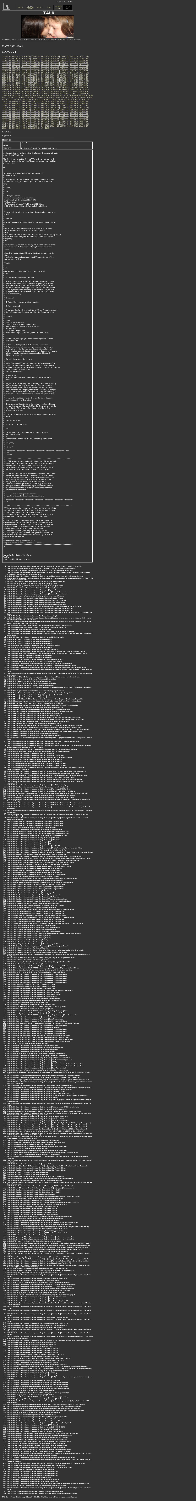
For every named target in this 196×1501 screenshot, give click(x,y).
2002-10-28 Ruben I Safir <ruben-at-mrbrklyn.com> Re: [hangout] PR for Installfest (33, 1425)
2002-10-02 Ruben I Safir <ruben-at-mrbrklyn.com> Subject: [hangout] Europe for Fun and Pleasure (38, 592)
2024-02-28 (35, 63)
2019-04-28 (74, 75)
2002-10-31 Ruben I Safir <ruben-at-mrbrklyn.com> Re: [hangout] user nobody (32, 1373)
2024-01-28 (45, 63)
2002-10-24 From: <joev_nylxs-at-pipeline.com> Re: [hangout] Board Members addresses (36, 1293)
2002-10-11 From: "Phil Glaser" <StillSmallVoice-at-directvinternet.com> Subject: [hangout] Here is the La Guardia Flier (45, 699)
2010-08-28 (26, 99)
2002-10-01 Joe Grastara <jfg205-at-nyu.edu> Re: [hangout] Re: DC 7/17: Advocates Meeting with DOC (40, 570)
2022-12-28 (83, 65)
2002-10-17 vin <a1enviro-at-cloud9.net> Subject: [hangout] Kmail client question (33, 903)
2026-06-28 (26, 56)
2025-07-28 (45, 59)
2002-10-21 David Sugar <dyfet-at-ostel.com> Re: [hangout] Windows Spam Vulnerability (35, 1176)
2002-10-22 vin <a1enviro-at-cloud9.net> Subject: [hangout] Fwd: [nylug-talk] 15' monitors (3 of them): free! (41, 1186)
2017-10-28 (74, 79)
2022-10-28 (16, 67)
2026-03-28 (54, 56)
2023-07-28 (16, 65)
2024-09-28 (54, 61)
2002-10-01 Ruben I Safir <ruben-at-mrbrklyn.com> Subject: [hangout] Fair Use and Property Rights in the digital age (44, 566)
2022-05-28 (64, 67)
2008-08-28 (83, 103)
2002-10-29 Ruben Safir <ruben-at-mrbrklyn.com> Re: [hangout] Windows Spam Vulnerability (37, 1417)
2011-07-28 (12, 97)
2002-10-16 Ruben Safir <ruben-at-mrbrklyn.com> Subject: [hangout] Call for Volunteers (35, 880)
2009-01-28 (35, 103)
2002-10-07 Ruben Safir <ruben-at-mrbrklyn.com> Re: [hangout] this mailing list (32, 616)
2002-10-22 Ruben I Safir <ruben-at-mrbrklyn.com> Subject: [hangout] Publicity (32, 1214)
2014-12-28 (54, 87)
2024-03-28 (26, 63)
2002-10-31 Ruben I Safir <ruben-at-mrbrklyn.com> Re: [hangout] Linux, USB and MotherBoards (38, 1382)
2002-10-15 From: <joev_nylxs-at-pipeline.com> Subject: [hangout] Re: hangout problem (35, 821)
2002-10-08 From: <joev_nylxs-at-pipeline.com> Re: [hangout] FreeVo (29, 655)
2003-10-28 (35, 118)
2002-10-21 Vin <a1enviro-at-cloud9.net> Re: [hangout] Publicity (27, 1148)
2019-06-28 (54, 75)
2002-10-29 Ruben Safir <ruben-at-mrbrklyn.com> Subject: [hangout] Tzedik (31, 1415)
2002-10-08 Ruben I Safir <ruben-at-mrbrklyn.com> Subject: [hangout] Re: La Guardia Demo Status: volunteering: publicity (46, 651)
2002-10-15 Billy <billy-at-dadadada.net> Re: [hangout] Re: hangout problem (31, 827)
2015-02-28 (35, 87)
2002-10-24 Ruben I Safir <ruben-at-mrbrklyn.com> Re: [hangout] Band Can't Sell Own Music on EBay (39, 1286)
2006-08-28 (54, 110)
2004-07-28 (35, 116)
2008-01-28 (64, 105)
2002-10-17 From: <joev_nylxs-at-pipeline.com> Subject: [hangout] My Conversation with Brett (37, 966)
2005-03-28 (45, 114)
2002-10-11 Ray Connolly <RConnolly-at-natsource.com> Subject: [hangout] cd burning (35, 707)
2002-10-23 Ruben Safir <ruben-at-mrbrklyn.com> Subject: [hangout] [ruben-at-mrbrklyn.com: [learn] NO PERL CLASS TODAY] (48, 1227)
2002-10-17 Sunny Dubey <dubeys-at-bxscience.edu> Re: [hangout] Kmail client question (35, 905)
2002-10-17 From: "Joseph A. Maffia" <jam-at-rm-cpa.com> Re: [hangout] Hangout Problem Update (39, 962)
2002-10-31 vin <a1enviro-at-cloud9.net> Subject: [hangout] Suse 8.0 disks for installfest (35, 1491)
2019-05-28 (64, 75)
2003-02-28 (26, 120)
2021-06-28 (83, 69)
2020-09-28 (83, 71)
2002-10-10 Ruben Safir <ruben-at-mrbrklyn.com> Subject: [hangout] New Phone (33, 743)
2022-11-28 (6, 67)
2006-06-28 (74, 110)
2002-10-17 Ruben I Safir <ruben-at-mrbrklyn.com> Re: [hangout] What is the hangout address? (37, 946)
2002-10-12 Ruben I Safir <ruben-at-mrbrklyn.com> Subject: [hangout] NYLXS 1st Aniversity (36, 785)
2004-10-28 (6, 116)
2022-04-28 (74, 67)
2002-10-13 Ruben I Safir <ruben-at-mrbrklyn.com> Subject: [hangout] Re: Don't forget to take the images (41, 777)
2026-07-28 (16, 56)
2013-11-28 (6, 91)
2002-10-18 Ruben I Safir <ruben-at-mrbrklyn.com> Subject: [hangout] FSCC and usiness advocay (38, 1035)
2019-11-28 (6, 75)
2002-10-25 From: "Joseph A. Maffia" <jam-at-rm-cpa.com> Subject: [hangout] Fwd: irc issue (36, 1486)
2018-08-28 (64, 77)
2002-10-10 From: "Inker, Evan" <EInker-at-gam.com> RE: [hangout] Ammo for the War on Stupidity (39, 751)
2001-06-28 (45, 124)
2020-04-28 (45, 73)
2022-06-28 (54, 67)
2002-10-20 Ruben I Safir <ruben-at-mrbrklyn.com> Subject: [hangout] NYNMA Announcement (37, 1109)
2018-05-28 (6, 79)
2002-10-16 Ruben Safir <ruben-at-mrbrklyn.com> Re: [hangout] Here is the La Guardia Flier (36, 854)
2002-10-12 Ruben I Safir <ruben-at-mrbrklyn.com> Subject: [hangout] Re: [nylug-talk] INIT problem (38, 789)
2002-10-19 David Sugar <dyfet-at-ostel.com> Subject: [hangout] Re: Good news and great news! (38, 1070)
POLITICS (39, 7)
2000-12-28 (16, 126)
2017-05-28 (35, 81)
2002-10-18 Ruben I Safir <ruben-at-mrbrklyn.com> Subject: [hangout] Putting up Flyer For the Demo (39, 1058)
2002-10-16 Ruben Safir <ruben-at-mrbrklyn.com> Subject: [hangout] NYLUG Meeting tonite (36, 874)
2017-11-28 (64, 79)
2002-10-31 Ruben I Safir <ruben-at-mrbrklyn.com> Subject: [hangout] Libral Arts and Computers (38, 1371)
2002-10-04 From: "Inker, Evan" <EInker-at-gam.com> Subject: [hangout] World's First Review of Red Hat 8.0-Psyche (44, 606)
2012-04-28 (16, 95)
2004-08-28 (26, 116)
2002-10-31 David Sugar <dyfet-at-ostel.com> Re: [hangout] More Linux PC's (31, 1342)
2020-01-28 (74, 73)
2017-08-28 (6, 81)
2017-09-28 (83, 79)
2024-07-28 (74, 61)
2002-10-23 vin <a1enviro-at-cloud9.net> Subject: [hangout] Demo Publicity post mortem (35, 1231)
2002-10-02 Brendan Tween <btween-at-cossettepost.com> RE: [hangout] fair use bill (34, 588)
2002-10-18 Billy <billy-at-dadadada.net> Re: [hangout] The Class (28, 1003)
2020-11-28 (64, 71)
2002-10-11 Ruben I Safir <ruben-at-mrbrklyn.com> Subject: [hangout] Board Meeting (34, 736)
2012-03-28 (26, 95)
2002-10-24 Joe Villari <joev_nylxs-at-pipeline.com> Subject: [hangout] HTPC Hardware (35, 1327)
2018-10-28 (45, 77)
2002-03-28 (45, 122)
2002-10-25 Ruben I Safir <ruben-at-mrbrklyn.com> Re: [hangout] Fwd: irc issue (32, 1471)
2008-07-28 (6, 105)
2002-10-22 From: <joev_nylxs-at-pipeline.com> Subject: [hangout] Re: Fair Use (32, 1206)
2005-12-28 (45, 112)
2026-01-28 (74, 56)
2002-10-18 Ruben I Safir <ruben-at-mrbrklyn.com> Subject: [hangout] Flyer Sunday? (34, 994)
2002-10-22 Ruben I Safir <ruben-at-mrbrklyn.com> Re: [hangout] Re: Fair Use (32, 1208)
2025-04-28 (74, 59)
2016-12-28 (83, 81)
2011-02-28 (59, 97)
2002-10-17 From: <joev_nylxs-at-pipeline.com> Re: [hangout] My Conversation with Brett (36, 972)
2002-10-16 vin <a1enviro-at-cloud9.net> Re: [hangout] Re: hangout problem (31, 893)
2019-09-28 (25, 75)
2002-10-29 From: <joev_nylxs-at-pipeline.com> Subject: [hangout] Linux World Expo (34, 1413)
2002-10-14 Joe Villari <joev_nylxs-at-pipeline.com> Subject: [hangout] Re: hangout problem (36, 763)
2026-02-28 (64, 56)
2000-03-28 (16, 128)
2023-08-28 (6, 65)
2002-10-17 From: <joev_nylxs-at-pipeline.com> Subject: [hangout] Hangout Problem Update (36, 915)
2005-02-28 (54, 114)
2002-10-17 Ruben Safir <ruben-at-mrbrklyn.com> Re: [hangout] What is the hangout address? (37, 899)
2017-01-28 (74, 81)
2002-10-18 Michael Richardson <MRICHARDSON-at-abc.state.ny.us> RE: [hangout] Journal (36, 1007)
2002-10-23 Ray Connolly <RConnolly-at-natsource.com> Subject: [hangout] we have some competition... (40, 1237)
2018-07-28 (74, 77)
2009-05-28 (83, 101)
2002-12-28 (45, 120)
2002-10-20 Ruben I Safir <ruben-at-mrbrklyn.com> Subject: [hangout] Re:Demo (32, 1098)
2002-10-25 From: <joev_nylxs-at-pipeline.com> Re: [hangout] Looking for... (31, 1469)
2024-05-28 (6, 63)
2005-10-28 (64, 112)
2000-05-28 (83, 126)
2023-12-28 (54, 63)
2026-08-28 (6, 56)
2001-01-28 (6, 126)
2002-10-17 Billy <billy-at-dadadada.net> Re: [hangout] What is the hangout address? (34, 927)
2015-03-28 (26, 87)
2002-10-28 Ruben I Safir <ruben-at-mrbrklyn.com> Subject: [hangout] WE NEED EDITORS (36, 1427)
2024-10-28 (45, 61)
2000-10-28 (35, 126)
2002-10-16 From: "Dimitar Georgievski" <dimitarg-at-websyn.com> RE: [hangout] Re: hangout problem (40, 883)
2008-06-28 (16, 105)
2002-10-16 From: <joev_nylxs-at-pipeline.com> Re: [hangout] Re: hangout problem (33, 870)
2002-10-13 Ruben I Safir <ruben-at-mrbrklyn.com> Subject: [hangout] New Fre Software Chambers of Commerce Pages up (46, 771)
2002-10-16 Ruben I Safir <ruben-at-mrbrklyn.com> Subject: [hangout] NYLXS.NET (33, 846)
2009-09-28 (45, 101)
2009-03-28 (16, 103)
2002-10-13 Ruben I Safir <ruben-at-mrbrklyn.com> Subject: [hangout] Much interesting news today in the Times (43, 773)
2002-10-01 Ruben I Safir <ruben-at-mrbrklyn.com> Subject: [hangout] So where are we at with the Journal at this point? (45, 576)
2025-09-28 (25, 59)
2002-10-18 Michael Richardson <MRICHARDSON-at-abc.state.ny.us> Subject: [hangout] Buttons (38, 1037)
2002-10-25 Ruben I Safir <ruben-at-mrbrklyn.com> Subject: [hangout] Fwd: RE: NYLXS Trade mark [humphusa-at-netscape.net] (48, 1484)
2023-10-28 (74, 63)
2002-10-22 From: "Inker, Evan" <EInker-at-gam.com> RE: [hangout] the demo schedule (35, 1198)
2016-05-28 (64, 83)
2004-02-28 (83, 116)
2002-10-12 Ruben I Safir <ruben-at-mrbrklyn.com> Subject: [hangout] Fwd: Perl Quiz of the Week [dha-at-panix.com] (44, 779)
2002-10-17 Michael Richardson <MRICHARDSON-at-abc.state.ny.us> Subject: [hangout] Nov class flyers (41, 958)
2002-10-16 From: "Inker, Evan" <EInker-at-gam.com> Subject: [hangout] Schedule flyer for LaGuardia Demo (42, 878)
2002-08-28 (83, 120)
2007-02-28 (83, 108)
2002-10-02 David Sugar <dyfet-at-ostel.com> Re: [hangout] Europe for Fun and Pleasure (35, 596)
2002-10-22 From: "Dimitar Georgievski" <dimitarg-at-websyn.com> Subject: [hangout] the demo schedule (41, 1188)
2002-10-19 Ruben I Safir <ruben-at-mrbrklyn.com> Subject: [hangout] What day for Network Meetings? (40, 1085)
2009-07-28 (64, 101)
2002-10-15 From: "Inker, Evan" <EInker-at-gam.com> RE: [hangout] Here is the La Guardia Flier (38, 831)
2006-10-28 (35, 110)
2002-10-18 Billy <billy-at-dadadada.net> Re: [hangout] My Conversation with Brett (33, 998)
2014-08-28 (6, 89)
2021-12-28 (26, 69)
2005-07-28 (6, 114)
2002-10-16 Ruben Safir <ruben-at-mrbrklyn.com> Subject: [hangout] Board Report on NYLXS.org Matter (40, 862)
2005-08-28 (83, 112)
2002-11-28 (54, 120)
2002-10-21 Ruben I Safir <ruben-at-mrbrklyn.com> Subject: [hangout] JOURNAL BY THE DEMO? (38, 1121)
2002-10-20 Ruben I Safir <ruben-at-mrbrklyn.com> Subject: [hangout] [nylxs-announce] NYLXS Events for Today (43, 1107)
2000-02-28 (26, 128)
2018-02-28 (35, 79)
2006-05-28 (83, 110)
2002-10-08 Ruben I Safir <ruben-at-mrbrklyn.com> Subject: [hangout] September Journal (35, 659)
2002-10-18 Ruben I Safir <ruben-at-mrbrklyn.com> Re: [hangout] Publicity (31, 1051)
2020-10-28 (74, 71)
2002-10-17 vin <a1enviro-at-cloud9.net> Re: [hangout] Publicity (27, 942)
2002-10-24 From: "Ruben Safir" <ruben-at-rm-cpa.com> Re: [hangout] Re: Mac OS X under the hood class (41, 1271)
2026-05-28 (35, 56)
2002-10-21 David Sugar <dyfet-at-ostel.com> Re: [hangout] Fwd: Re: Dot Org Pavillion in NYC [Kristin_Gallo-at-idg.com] (45, 1131)
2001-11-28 (83, 122)
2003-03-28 (16, 120)
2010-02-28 (84, 99)
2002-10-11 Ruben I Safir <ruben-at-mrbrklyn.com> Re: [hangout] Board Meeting (32, 734)
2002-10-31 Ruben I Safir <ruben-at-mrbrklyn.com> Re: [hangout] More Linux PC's (33, 1348)
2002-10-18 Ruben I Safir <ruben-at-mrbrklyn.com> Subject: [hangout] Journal (32, 996)
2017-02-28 (64, 81)
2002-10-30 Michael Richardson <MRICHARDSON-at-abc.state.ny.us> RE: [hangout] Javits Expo (38, 1393)
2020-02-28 (64, 73)
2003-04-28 (6, 120)
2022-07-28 (45, 67)
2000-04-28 (6, 128)
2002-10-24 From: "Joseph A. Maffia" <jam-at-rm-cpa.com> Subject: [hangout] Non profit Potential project (41, 1295)
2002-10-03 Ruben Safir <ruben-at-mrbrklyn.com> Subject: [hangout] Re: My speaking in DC (36, 604)
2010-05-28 (55, 99)
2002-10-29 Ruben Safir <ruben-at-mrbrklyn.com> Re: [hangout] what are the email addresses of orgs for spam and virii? (46, 1404)
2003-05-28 (83, 118)
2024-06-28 (83, 61)
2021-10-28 (45, 69)
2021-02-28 (35, 71)
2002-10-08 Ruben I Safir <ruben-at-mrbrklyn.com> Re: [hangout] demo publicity (32, 649)
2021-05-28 (6, 71)
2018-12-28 (26, 77)
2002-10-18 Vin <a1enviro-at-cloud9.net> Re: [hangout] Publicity (27, 1043)
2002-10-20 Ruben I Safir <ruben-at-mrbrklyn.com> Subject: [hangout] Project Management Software (39, 1089)
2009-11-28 (26, 101)
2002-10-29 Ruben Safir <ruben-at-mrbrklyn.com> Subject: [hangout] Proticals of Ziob (34, 1421)
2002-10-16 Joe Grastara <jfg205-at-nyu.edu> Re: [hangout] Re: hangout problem (33, 876)
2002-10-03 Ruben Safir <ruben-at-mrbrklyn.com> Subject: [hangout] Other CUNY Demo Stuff (37, 600)
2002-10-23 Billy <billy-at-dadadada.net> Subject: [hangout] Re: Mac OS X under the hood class (37, 1251)
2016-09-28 (25, 83)
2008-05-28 (26, 105)
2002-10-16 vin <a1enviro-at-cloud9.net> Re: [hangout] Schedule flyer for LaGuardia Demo (36, 885)
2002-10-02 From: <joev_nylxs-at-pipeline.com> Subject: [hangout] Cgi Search (32, 584)
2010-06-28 (46, 99)
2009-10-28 (35, 101)
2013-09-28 (25, 91)
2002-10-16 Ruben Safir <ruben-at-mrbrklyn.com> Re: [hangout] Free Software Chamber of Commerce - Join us (43, 860)
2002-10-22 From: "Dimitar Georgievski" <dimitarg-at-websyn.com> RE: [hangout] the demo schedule (39, 1216)
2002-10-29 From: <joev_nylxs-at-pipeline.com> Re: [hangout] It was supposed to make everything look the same (43, 1408)
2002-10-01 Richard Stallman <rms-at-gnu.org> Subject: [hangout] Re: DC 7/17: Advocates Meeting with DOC (42, 568)
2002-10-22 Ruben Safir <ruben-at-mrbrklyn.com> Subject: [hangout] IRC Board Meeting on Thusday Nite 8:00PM (43, 1196)
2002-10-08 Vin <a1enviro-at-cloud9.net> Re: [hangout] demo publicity (29, 639)
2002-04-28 (35, 122)
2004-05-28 (54, 116)
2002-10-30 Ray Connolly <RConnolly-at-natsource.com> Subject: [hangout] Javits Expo (35, 1399)
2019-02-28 (6, 77)
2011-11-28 (64, 95)
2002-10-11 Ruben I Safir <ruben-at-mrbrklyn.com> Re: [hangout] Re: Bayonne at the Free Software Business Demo (44, 717)
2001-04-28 (64, 124)
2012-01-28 (45, 95)
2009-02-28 (26, 103)
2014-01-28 (74, 89)
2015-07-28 (74, 85)
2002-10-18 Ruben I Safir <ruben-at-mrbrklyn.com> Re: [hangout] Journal (30, 1009)
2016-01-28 (16, 85)
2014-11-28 (64, 87)
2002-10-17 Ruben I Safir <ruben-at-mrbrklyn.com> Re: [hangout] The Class (31, 988)
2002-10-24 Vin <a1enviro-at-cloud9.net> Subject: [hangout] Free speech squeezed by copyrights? (38, 1282)
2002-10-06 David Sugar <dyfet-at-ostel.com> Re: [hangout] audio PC (29, 629)
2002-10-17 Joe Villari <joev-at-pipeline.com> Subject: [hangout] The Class (31, 984)
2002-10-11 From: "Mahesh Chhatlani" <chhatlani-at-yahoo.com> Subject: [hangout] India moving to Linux (41, 795)
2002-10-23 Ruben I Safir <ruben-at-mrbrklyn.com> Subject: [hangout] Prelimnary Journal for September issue (42, 1223)
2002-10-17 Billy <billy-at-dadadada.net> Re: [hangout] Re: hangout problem (31, 925)
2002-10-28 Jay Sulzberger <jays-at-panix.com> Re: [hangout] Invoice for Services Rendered (37, 1445)
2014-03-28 (54, 89)
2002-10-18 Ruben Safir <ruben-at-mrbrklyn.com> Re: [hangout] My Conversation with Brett (36, 1000)
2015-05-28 (6, 87)
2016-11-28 (6, 83)
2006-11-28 (26, 110)
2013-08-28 (35, 91)
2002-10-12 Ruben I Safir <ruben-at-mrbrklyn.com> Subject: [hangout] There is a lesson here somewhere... (41, 791)
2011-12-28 (54, 95)
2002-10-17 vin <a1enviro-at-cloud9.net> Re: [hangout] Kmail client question (31, 907)
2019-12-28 (83, 73)
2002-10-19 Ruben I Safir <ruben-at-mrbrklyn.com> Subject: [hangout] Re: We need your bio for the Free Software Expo (45, 1064)
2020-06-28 (26, 73)
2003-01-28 (35, 120)
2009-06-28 (74, 101)
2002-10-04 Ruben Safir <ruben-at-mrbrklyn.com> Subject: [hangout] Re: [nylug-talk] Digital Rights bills (40, 608)
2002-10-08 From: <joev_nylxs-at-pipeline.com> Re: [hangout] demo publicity (31, 679)
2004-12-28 (74, 114)
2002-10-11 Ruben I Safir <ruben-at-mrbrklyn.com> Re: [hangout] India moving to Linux (34, 713)
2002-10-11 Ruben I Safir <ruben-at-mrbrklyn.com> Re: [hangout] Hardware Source (33, 715)
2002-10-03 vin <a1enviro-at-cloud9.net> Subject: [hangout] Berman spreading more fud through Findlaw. (40, 693)
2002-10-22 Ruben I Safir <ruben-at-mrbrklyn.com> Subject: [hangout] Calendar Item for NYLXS (37, 1204)
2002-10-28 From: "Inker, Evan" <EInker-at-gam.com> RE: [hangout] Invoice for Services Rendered (39, 1441)
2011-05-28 (31, 97)
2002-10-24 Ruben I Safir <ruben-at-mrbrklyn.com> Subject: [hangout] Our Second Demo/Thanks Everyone (41, 1284)
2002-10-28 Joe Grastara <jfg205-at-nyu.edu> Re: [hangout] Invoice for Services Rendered (36, 1443)
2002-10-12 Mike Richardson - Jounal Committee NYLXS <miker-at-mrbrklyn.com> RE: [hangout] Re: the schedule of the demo (47, 793)
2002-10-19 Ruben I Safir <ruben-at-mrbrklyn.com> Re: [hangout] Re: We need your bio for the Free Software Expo (43, 1078)
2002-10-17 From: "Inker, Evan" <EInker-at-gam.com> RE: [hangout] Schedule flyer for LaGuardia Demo (40, 909)
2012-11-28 (35, 93)
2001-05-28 (54, 124)
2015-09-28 (54, 85)
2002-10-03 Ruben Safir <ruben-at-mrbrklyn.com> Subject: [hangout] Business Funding (35, 598)
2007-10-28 (6, 108)
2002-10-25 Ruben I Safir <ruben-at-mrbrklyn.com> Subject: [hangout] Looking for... (33, 1479)
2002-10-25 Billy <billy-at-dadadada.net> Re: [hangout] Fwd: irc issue (29, 1477)
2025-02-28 (6, 61)
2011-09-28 (83, 95)
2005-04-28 (35, 114)
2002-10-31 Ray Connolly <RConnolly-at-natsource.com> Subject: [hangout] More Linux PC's (37, 1364)
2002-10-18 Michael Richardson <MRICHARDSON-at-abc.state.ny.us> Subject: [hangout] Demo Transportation (42, 1015)
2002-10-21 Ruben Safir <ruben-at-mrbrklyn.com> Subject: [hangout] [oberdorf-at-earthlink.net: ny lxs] (40, 1178)
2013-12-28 (83, 89)
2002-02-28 (54, 122)
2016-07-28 (45, 83)
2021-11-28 (35, 69)
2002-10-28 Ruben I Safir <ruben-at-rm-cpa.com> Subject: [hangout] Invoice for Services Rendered (38, 1451)
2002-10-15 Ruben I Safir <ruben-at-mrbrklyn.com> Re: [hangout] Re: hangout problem (34, 829)
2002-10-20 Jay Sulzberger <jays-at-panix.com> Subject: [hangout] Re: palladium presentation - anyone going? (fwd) (44, 1111)
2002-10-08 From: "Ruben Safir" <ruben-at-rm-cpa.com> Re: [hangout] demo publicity (34, 661)
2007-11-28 (83, 105)
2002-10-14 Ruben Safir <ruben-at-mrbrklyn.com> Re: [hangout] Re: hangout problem (34, 759)
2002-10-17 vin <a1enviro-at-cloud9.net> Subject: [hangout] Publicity (29, 936)
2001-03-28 (74, 124)
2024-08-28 (64, 61)
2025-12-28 (83, 56)
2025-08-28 (35, 59)
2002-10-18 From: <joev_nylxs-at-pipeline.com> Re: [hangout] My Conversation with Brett (36, 1013)
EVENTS (20, 7)
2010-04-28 (65, 99)
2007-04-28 (64, 108)
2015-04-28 (16, 87)
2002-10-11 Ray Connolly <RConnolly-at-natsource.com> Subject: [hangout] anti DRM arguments (38, 721)
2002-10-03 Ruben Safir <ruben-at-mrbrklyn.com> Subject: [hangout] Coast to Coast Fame (36, 602)
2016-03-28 (83, 83)
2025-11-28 (6, 59)
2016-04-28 (74, 83)
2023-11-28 (64, 63)
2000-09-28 (45, 126)
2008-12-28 (45, 103)
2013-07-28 (45, 91)
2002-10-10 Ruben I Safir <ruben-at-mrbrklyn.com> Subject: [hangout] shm (31, 753)
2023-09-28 (83, 63)
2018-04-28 (16, 79)
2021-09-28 (54, 69)
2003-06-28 (74, 118)
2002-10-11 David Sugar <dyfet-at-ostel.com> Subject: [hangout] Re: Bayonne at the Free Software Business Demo (44, 701)
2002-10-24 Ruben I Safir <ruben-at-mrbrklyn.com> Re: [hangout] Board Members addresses (37, 1299)
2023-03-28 (54, 65)
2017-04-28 (45, 81)
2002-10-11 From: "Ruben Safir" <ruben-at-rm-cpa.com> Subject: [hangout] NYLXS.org (35, 703)
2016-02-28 (6, 85)
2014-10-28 (74, 87)
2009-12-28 (16, 101)
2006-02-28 (26, 112)
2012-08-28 (64, 93)
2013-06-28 (54, 91)
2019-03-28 (83, 75)
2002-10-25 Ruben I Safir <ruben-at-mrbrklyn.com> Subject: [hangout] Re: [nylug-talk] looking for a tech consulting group (46, 1463)
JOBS (48, 7)
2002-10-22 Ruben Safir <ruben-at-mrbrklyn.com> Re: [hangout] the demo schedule (34, 1190)
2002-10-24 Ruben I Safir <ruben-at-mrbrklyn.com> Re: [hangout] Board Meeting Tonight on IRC (37, 1278)
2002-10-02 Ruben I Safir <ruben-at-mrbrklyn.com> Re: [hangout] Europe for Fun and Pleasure (37, 594)
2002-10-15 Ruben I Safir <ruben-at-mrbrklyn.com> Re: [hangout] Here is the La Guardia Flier (37, 836)
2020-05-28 (35, 73)
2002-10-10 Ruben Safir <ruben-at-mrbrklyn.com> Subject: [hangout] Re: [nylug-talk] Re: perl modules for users (43, 741)
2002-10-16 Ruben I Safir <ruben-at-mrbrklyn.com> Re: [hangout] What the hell (32, 842)
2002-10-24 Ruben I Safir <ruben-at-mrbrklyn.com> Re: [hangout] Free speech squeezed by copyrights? (40, 1289)
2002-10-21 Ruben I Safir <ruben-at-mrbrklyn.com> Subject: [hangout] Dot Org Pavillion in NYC (37, 1117)
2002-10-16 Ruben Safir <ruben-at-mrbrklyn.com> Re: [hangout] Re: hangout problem (34, 868)
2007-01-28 (6, 110)
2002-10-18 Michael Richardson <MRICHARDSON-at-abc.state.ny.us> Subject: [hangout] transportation (40, 1039)
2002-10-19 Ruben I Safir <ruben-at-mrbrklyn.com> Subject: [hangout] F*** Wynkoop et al (35, 1062)
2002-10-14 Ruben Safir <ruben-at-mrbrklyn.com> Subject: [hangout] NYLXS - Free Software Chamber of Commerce (44, 803)
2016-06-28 (54, 83)
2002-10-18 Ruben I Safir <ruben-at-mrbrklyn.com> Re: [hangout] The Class (31, 1005)
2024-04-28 (16, 63)
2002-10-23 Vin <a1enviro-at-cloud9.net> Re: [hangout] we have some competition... (34, 1241)
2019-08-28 (35, 75)
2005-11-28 (54, 112)
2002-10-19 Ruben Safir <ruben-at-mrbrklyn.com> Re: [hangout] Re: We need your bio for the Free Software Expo (43, 1076)
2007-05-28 (54, 108)
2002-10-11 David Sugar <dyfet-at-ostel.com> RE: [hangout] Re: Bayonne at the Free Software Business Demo (42, 705)
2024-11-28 (35, 61)
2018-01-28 (45, 79)
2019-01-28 (16, 77)
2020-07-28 (16, 73)
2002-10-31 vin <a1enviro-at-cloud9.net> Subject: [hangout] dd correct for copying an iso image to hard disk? (42, 1493)
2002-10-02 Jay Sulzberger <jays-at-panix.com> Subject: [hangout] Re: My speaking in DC (36, 582)
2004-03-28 (74, 116)
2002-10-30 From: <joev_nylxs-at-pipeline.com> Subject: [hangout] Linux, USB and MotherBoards (38, 1389)
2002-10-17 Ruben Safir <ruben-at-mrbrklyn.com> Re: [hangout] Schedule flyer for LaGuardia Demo (39, 901)
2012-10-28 (45, 93)
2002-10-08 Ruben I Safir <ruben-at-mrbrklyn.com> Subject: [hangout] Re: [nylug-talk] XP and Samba (39, 663)
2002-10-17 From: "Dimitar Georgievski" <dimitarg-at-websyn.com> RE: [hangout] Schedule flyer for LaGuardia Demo (45, 923)
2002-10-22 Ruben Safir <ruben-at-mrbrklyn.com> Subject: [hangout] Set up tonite (33, 1220)
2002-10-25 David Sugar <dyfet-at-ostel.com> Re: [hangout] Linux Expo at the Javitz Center (36, 1465)
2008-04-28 (35, 105)
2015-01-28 (45, 87)
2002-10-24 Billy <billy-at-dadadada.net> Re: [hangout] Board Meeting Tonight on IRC (34, 1273)
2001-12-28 (74, 122)
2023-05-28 (35, 65)
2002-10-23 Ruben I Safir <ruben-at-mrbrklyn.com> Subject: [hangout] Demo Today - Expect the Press (39, 1225)
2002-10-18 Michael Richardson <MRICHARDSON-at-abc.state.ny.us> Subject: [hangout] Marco (37, 1011)
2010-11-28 (88, 97)
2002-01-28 (64, 122)
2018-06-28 (83, 77)
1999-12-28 (45, 128)
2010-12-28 (78, 97)
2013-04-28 (74, 91)
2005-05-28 (26, 114)
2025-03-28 (83, 59)
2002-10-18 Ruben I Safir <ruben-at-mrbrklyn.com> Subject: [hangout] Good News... (33, 992)
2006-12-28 (16, 110)
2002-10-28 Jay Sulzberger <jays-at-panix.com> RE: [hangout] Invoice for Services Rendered (37, 1439)
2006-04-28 (6, 112)
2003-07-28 (64, 118)
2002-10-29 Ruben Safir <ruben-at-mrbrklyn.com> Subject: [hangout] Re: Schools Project (35, 1419)
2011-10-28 (73, 95)
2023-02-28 (64, 65)
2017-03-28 (54, 81)
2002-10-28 (64, 120)
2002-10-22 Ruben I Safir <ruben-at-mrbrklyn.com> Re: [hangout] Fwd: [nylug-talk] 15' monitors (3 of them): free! (43, 1202)
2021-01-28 (45, 71)
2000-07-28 (64, 126)
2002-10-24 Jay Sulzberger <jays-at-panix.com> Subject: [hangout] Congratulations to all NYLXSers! (39, 1257)
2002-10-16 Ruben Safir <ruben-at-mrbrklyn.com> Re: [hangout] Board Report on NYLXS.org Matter (39, 866)
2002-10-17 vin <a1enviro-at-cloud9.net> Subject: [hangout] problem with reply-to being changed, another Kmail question (45, 950)
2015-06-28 (83, 85)
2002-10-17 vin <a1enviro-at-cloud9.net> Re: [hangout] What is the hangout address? (34, 932)
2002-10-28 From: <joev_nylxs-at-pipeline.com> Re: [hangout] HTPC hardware (32, 1455)
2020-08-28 (6, 73)
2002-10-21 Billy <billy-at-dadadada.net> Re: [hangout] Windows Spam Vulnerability (33, 1140)
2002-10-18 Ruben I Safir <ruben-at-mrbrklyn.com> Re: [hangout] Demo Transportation (35, 1019)
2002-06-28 (16, 122)
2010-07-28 (36, 99)
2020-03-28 (54, 73)
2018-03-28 (26, 79)
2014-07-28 (16, 89)
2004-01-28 (6, 118)
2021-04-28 (16, 71)
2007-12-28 (74, 105)
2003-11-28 (26, 118)
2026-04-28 (45, 56)
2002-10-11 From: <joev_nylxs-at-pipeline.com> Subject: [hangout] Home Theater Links (35, 695)
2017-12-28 (54, 79)
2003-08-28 (54, 118)
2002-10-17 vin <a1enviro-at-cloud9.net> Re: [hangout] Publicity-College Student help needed (37, 952)
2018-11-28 (35, 77)
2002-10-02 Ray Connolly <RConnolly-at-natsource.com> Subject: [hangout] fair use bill (35, 586)
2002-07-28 (6, 122)
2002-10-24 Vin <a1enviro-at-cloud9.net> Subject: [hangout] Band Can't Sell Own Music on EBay (37, 1269)
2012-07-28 (74, 93)
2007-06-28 (45, 108)
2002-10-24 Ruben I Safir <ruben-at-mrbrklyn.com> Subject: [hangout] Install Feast (33, 1280)
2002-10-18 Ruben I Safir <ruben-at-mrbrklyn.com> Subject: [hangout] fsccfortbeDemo (35, 1047)
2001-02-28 (83, 124)
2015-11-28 (35, 85)
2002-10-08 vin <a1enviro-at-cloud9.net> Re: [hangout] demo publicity (29, 681)
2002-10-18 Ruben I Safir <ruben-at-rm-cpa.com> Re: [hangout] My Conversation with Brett (36, 1017)
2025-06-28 (54, 59)
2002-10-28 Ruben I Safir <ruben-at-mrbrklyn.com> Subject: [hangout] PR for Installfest (35, 1431)
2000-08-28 (54, 126)
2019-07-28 (45, 75)
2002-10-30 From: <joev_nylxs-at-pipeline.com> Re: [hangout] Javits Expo (31, 1391)
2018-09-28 (54, 77)
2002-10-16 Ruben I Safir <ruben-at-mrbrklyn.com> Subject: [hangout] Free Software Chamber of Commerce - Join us (44, 848)
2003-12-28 (16, 118)
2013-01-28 (16, 93)
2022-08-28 (35, 67)
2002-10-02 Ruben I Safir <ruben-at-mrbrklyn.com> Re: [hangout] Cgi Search (31, 590)
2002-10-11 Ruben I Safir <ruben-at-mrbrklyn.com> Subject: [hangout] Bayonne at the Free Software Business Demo (44, 731)
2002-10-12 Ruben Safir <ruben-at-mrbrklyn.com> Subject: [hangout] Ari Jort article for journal (37, 787)
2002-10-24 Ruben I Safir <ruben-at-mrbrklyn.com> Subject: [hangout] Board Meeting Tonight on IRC (39, 1263)
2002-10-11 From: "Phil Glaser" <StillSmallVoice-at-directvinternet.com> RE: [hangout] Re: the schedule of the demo (44, 725)
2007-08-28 (26, 108)
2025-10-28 (16, 59)
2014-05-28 (35, 89)
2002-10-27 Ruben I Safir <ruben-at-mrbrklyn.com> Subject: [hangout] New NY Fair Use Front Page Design (41, 1457)
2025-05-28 (64, 59)
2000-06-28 (74, 126)
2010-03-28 (75, 99)
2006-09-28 (45, 110)
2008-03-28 (45, 105)
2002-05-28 (26, 122)
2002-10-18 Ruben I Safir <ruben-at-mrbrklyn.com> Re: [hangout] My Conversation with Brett (37, 1021)
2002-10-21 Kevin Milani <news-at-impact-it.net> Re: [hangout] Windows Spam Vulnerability (36, 1142)
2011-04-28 (40, 97)
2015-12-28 (26, 85)
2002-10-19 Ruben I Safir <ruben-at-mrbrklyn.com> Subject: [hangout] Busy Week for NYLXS (36, 1068)
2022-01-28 (16, 69)
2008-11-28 (54, 103)
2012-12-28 (26, 93)
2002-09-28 (74, 120)
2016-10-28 (16, 83)
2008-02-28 (54, 105)
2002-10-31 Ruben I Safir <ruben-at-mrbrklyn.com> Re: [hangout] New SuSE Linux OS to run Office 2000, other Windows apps (47, 1367)
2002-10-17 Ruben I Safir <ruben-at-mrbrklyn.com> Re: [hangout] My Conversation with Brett (37, 974)
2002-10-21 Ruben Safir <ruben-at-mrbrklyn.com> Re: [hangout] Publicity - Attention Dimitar (36, 1168)
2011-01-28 (69, 97)
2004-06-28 (45, 116)
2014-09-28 (83, 87)
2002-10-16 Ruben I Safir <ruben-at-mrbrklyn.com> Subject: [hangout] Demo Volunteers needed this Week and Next (44, 856)
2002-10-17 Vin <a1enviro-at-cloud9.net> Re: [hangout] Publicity (27, 940)
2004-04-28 (64, 116)
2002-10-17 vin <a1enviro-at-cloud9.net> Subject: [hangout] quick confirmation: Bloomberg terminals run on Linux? (44, 934)
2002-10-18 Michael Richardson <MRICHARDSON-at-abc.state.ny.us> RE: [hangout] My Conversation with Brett (43, 1023)
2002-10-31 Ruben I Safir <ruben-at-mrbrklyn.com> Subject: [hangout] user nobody (33, 1380)
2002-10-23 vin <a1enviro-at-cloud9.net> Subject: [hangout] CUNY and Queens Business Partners (38, 1233)
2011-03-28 (50, 97)
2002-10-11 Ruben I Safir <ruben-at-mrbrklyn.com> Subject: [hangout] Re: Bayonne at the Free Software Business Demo (45, 719)
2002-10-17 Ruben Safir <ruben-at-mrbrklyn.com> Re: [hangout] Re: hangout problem (34, 895)
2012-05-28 (6, 95)
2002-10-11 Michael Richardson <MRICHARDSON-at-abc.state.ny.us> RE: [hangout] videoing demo (38, 709)
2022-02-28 (6, 69)
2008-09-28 (74, 103)
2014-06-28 (26, 89)
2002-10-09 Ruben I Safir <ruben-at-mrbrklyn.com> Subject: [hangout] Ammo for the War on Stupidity (39, 757)
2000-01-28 (35, 128)
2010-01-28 (6, 101)
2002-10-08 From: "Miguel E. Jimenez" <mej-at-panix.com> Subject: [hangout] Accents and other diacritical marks (43, 677)
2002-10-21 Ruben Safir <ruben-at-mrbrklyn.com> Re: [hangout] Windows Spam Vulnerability (37, 1146)
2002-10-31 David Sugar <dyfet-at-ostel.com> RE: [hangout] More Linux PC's (31, 1344)
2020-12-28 (54, 71)
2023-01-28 (74, 65)
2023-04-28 (45, 65)
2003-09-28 (45, 118)
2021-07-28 (74, 69)
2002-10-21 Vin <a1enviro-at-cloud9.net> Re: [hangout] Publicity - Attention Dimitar (33, 1154)
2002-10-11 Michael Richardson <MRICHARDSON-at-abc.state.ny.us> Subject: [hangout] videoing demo (40, 711)
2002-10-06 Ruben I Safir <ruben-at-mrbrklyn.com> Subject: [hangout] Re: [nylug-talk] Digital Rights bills (40, 631)
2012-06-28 (83, 93)
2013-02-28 (6, 93)
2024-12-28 (26, 61)
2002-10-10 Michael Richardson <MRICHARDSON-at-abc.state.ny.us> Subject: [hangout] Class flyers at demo (42, 749)
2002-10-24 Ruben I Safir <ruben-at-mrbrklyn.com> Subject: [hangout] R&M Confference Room (37, 1317)
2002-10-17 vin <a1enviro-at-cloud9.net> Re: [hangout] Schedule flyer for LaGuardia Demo (36, 911)
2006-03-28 (16, 112)
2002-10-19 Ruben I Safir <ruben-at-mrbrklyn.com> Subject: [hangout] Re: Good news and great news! (39, 1060)
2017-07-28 (16, 81)
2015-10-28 (45, 85)
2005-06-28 (16, 114)
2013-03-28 (83, 91)
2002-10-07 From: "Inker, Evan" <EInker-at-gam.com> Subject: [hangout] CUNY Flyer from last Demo (39, 625)
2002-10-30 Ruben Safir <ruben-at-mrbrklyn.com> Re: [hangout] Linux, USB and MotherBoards (37, 1386)
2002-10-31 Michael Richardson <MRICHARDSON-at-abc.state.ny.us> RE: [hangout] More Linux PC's (39, 1358)
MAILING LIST (67, 7)
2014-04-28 (45, 89)
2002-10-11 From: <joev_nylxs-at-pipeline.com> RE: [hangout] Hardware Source (32, 697)
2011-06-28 (21, 97)
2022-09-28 (25, 67)
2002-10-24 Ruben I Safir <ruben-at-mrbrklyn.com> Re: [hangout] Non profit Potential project (36, 1297)
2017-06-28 (26, 81)
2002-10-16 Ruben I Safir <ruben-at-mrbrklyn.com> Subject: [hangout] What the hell (33, 838)
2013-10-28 (16, 91)
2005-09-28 (74, 112)
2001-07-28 (35, 124)
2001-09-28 (16, 124)
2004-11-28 (83, 114)
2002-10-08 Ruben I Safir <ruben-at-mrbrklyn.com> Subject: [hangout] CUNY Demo (33, 645)
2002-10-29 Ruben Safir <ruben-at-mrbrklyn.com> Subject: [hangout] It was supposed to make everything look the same (45, 1411)
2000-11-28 (26, 126)
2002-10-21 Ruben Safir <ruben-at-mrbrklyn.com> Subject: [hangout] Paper (31, 1144)
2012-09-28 (54, 93)
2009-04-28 (6, 103)
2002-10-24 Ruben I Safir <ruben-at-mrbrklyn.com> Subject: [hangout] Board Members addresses (38, 1291)
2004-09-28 (16, 116)
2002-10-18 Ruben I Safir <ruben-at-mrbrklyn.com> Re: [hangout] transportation (32, 1045)
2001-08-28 (26, 124)
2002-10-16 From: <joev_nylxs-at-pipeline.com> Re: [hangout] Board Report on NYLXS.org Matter (38, 864)
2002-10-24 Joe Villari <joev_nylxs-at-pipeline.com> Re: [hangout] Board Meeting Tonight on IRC (38, 1325)
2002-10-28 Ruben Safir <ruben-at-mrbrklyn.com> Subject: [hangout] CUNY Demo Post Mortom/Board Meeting (42, 1433)
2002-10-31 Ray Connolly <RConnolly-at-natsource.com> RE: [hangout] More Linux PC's (35, 1354)
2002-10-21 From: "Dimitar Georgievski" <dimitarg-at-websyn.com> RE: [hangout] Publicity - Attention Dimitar (42, 1152)
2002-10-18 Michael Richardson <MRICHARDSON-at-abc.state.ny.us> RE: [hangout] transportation (38, 1041)
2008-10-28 (64, 103)
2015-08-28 (64, 85)
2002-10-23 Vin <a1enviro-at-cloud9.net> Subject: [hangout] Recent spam (30, 1235)
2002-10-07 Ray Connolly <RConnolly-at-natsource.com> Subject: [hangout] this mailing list (36, 627)
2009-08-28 (54, 101)
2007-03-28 (74, 108)
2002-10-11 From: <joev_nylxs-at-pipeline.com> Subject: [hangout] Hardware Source (34, 723)
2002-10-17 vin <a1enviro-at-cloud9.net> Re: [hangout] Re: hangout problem (31, 929)
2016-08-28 (35, 83)
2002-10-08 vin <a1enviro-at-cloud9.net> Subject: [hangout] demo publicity (31, 685)
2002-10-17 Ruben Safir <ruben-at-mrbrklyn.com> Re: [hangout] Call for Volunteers (33, 897)
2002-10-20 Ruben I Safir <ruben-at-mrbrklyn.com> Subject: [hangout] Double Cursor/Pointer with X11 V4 (40, 1093)
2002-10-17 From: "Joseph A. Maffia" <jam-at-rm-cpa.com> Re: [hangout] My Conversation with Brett (39, 970)
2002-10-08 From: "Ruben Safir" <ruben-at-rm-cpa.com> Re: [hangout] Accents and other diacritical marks (41, 665)
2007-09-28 (16, 108)
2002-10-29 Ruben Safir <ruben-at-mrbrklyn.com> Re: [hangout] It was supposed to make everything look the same (44, 1406)
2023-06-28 (26, 65)
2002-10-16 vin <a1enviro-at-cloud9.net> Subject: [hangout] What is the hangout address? (35, 887)
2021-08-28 (64, 69)
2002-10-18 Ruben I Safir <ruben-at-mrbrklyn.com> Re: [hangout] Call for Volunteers (34, 1027)
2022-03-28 (83, 67)
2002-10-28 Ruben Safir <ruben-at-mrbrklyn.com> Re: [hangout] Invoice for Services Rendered (37, 1437)
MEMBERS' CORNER (58, 7)
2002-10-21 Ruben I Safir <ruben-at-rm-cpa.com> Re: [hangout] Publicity (30, 1164)
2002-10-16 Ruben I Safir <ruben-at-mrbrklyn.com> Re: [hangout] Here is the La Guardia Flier (37, 850)
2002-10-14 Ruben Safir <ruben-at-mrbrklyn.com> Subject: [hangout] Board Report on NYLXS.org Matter (40, 797)
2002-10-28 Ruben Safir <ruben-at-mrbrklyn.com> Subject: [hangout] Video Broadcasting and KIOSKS (39, 1435)
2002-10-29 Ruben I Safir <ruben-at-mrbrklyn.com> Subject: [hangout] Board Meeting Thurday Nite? (39, 1423)
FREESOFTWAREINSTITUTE (30, 7)
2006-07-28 (64, 110)
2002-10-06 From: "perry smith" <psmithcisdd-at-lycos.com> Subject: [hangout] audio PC (35, 691)
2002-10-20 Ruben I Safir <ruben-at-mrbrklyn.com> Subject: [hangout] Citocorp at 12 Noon (36, 1091)
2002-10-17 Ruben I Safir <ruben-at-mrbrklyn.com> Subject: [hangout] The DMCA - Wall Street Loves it (40, 990)
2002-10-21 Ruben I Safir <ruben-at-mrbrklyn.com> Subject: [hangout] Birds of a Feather (35, 1119)
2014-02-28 (64, 89)
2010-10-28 (7, 99)
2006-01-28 (35, 112)
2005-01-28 (64, 114)
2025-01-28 (16, 61)
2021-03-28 (26, 71)
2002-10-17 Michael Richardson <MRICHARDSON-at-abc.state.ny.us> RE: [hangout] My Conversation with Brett (43, 968)
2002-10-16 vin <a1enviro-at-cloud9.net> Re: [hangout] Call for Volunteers (30, 891)
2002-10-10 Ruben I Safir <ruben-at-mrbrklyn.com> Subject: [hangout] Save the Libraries (35, 755)
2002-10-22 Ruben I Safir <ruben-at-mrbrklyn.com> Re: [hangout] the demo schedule (34, 1200)
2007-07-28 (35, 108)
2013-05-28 (64, 91)
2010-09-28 (17, 99)
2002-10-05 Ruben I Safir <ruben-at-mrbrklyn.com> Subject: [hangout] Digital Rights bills (35, 637)
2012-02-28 (35, 95)
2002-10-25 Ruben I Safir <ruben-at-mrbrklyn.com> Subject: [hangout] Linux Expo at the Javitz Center (39, 1467)
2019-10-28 (16, 75)
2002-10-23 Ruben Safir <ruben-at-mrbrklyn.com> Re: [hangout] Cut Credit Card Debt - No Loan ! (38, 1229)
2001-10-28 (6, 124)
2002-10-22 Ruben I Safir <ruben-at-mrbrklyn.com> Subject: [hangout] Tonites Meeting (34, 1180)
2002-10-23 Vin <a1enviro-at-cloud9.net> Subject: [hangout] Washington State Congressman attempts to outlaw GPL (44, 1249)
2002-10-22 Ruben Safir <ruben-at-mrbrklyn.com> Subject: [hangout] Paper (31, 1194)
